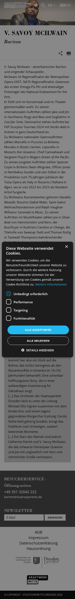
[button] (37, 350)
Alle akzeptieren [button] (38, 330)
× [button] (66, 246)
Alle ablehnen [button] (38, 340)
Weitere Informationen (51, 284)
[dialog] (37, 299)
